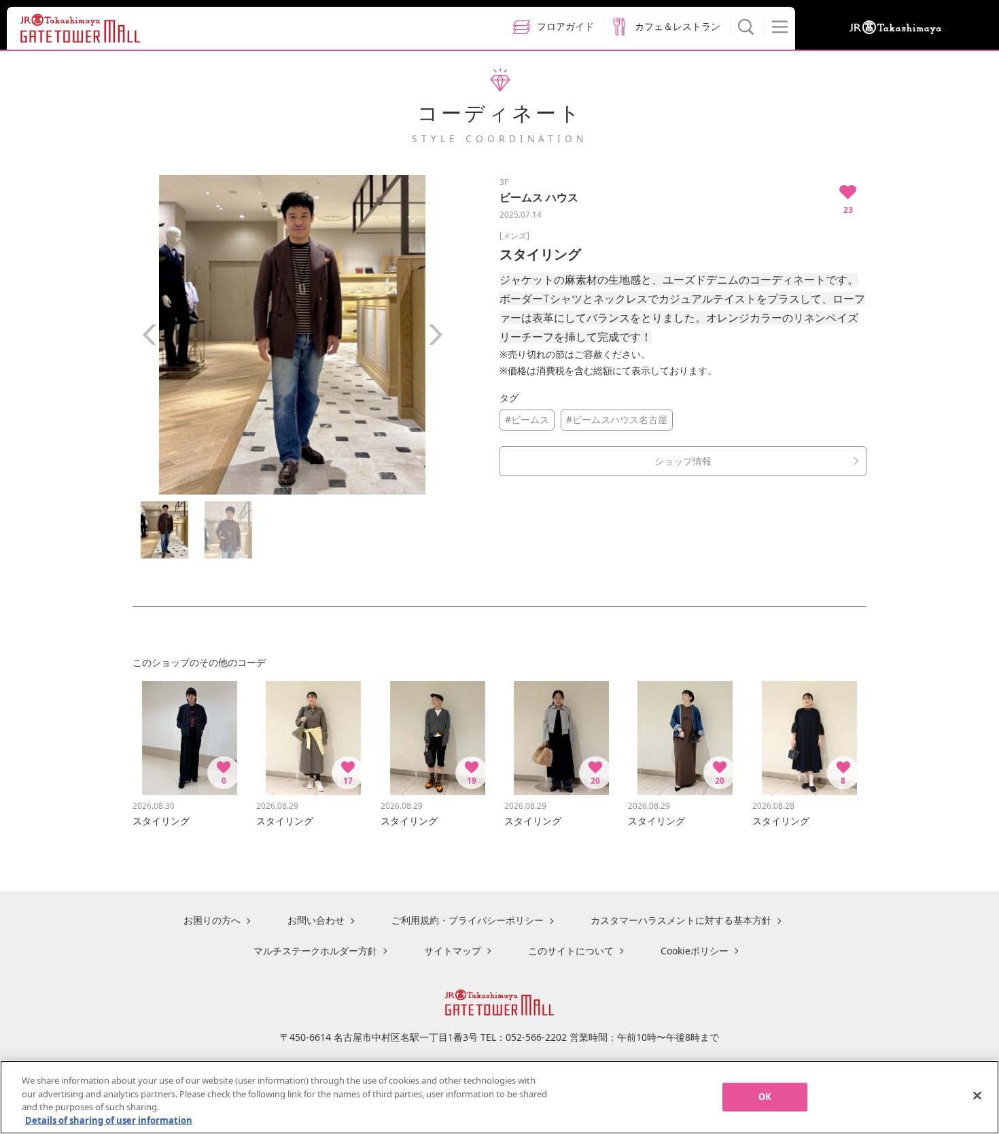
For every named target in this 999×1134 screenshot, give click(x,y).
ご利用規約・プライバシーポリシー (467, 920)
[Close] (977, 1095)
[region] (499, 1097)
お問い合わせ (316, 920)
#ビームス (527, 419)
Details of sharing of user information (108, 1120)
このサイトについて (571, 950)
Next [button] (435, 335)
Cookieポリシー (695, 950)
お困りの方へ (212, 920)
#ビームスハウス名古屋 (616, 419)
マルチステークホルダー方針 (315, 950)
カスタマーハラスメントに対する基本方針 (681, 920)
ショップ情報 (683, 460)
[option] (292, 335)
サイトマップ (452, 950)
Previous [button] (149, 335)
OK (764, 1096)
